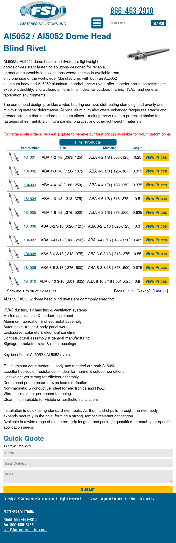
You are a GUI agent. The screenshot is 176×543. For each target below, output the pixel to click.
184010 (30, 281)
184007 (30, 240)
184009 (30, 267)
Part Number (30, 147)
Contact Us (146, 499)
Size (63, 147)
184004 (30, 198)
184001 (30, 157)
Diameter (109, 147)
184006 (30, 226)
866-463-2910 (132, 11)
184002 (30, 171)
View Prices (156, 157)
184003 (30, 184)
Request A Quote (111, 499)
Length (137, 147)
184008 (30, 253)
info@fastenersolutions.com (25, 530)
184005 (30, 212)
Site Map (130, 499)
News (94, 499)
